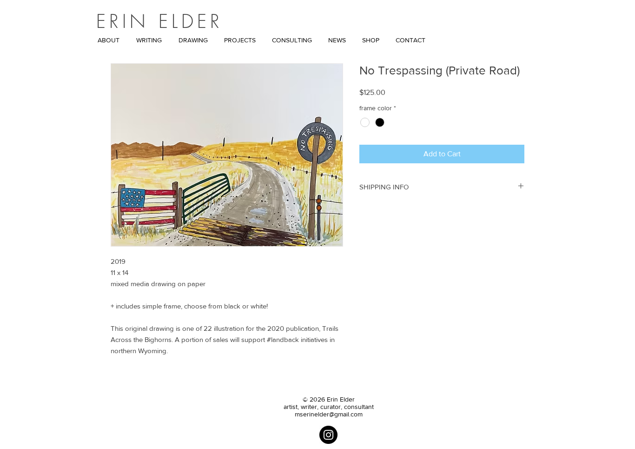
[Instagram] (328, 435)
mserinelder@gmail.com (329, 414)
